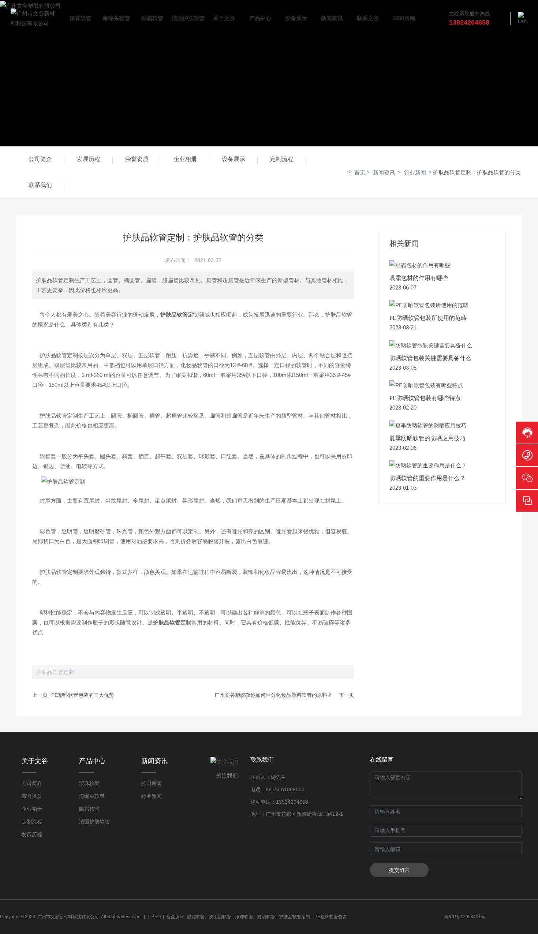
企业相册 (185, 159)
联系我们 (40, 185)
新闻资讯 (384, 172)
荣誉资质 (137, 159)
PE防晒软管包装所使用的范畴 (428, 318)
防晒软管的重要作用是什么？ (427, 478)
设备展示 (233, 159)
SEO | (159, 916)
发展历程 (88, 159)
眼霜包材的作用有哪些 (418, 278)
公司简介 (40, 159)
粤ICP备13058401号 (464, 916)
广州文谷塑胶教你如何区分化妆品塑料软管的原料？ (270, 695)
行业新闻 (415, 172)
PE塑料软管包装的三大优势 (82, 695)
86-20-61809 (281, 789)
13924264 (287, 802)
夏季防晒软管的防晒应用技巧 (427, 438)
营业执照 (175, 916)
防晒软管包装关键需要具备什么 (430, 358)
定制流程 (282, 159)
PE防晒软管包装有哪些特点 (425, 398)
